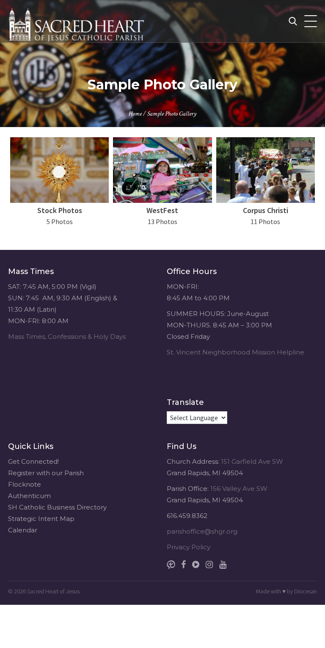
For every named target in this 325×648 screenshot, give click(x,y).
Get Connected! (33, 461)
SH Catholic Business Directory (57, 507)
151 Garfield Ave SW (252, 461)
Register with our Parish (46, 473)
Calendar (22, 530)
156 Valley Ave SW (238, 489)
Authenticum (29, 496)
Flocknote (24, 484)
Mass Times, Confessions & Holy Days (67, 336)
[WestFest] (162, 170)
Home (135, 114)
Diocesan (305, 591)
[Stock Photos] (59, 170)
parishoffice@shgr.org (202, 531)
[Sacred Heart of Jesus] (78, 21)
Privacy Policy (188, 547)
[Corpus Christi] (265, 170)
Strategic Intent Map (41, 519)
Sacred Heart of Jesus (53, 591)
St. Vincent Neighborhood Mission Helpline (235, 352)
